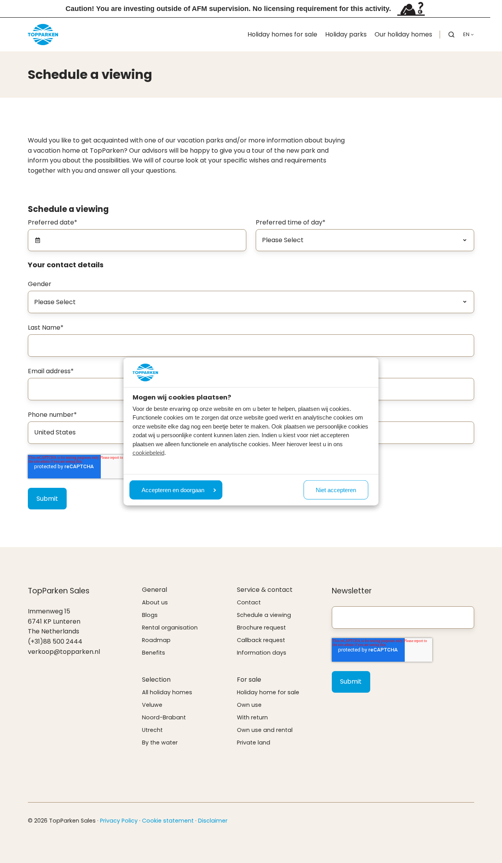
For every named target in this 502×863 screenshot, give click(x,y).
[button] (451, 34)
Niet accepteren (336, 490)
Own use (249, 705)
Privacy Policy (119, 821)
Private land (253, 742)
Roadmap (156, 640)
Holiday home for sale (268, 692)
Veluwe (152, 705)
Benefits (153, 653)
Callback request (261, 640)
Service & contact (265, 589)
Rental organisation (170, 627)
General (154, 589)
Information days (261, 653)
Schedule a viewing (264, 615)
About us (155, 602)
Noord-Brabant (164, 717)
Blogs (150, 615)
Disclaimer (212, 821)
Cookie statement (168, 821)
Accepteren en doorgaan (173, 490)
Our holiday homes (403, 34)
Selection (156, 679)
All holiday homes (167, 692)
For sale (249, 679)
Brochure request (261, 627)
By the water (160, 742)
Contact (249, 602)
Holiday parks (346, 34)
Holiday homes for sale (282, 34)
